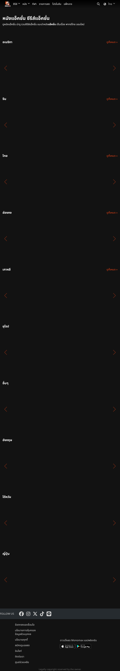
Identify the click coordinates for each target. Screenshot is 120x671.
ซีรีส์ (15, 4)
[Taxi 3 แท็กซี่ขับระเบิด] (47, 352)
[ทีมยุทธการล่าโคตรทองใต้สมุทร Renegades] (17, 352)
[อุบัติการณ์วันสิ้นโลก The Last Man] (47, 466)
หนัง (24, 4)
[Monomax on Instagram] (28, 614)
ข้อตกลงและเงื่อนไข (25, 625)
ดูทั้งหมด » (112, 42)
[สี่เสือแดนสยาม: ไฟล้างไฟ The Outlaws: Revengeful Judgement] (47, 181)
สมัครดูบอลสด (22, 645)
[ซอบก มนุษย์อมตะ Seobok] (17, 295)
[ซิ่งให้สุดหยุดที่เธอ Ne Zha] (17, 522)
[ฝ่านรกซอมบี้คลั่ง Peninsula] (47, 295)
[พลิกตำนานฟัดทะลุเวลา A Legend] (47, 124)
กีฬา (34, 4)
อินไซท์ (18, 651)
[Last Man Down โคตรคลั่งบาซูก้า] (17, 466)
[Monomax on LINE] (49, 614)
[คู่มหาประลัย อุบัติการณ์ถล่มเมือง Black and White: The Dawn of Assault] (47, 522)
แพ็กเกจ (68, 4)
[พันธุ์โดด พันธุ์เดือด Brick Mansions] (77, 352)
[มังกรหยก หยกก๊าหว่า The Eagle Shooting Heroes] (47, 238)
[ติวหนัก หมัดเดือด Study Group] (77, 295)
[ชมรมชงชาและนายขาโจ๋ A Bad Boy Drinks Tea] (17, 579)
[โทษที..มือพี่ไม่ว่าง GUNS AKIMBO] (77, 466)
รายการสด (44, 4)
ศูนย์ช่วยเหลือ (22, 662)
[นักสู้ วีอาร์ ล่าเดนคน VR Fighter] (77, 124)
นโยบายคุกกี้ (21, 640)
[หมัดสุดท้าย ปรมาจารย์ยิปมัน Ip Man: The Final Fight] (17, 238)
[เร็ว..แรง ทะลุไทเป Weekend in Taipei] (47, 409)
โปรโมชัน (56, 4)
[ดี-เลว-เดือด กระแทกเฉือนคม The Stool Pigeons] (77, 238)
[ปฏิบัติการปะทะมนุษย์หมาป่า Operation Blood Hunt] (17, 68)
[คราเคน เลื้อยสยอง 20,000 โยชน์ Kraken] (17, 409)
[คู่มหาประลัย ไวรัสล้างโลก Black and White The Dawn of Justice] (77, 522)
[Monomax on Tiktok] (42, 614)
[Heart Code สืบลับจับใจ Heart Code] (77, 181)
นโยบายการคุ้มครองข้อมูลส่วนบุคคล (25, 632)
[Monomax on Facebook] (21, 614)
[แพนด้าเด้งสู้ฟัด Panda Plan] (17, 124)
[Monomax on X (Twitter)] (35, 614)
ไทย (110, 4)
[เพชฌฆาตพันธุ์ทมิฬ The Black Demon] (47, 68)
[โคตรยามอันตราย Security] (77, 68)
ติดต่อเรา (19, 657)
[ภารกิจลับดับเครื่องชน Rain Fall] (47, 579)
